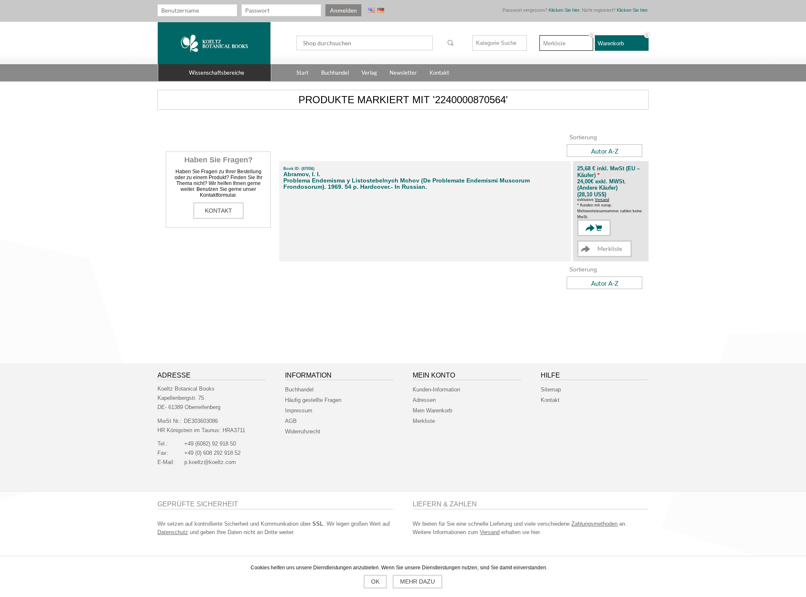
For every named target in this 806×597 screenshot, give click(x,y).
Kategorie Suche (496, 43)
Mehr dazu (417, 581)
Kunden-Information (436, 389)
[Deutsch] (381, 10)
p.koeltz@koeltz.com (210, 462)
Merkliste (424, 421)
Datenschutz (172, 532)
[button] (214, 72)
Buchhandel (299, 389)
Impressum (298, 410)
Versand (602, 200)
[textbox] (364, 43)
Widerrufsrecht (302, 431)
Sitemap (551, 389)
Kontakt (218, 210)
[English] (371, 10)
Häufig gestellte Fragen (313, 400)
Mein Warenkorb (432, 410)
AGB (291, 421)
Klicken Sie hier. (565, 10)
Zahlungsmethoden (594, 524)
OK (375, 581)
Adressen (424, 400)
